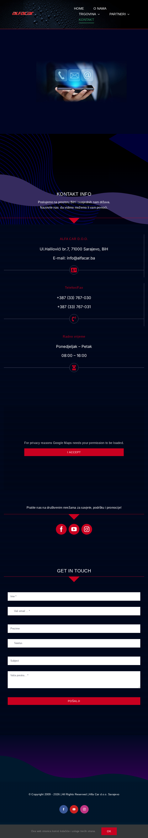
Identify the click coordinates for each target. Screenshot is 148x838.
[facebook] (61, 529)
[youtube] (74, 529)
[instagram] (86, 529)
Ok (109, 831)
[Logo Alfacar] (23, 13)
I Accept (74, 452)
